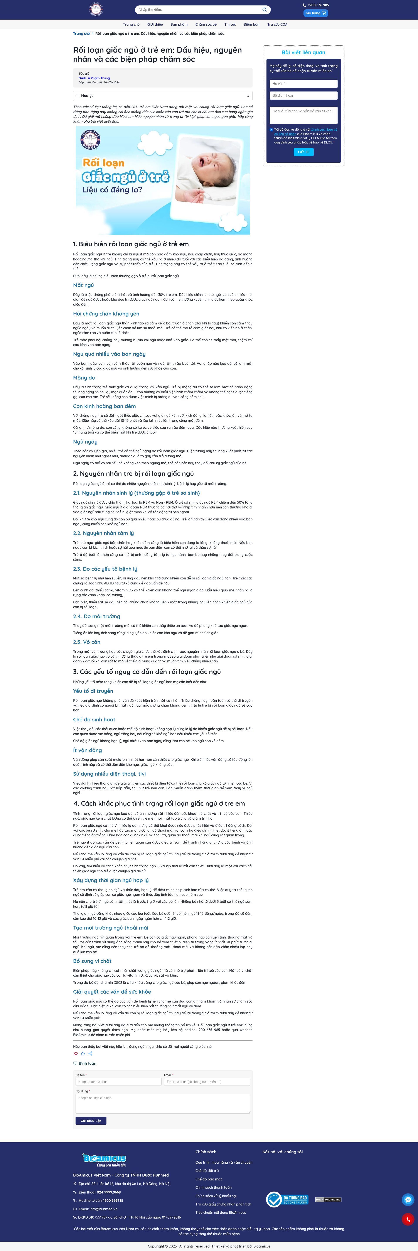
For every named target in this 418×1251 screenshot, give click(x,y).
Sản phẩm (179, 24)
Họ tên (81, 1075)
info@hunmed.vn (103, 1209)
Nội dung (83, 1091)
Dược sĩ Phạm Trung (94, 78)
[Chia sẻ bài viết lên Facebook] (90, 1053)
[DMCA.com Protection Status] (328, 1200)
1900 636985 (113, 1200)
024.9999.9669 (109, 1192)
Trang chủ (131, 24)
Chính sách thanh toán (214, 1187)
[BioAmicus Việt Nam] (105, 1159)
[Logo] (96, 15)
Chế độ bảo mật (209, 1179)
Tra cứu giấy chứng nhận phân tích (223, 1204)
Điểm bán (252, 24)
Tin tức (230, 24)
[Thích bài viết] (83, 1053)
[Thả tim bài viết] (76, 1053)
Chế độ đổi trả (207, 1170)
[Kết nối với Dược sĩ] (408, 1200)
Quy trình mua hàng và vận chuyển (224, 1162)
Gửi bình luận (91, 1121)
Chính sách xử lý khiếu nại (216, 1196)
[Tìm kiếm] (264, 10)
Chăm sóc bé (206, 24)
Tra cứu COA (277, 24)
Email (169, 1075)
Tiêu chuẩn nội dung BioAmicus (221, 1212)
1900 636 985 (318, 5)
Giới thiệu (155, 24)
